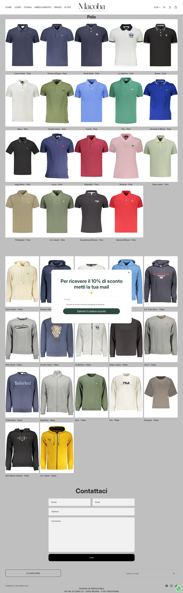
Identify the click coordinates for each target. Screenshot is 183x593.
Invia (91, 557)
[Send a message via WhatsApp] (178, 588)
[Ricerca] (164, 7)
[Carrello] (176, 7)
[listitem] (67, 7)
